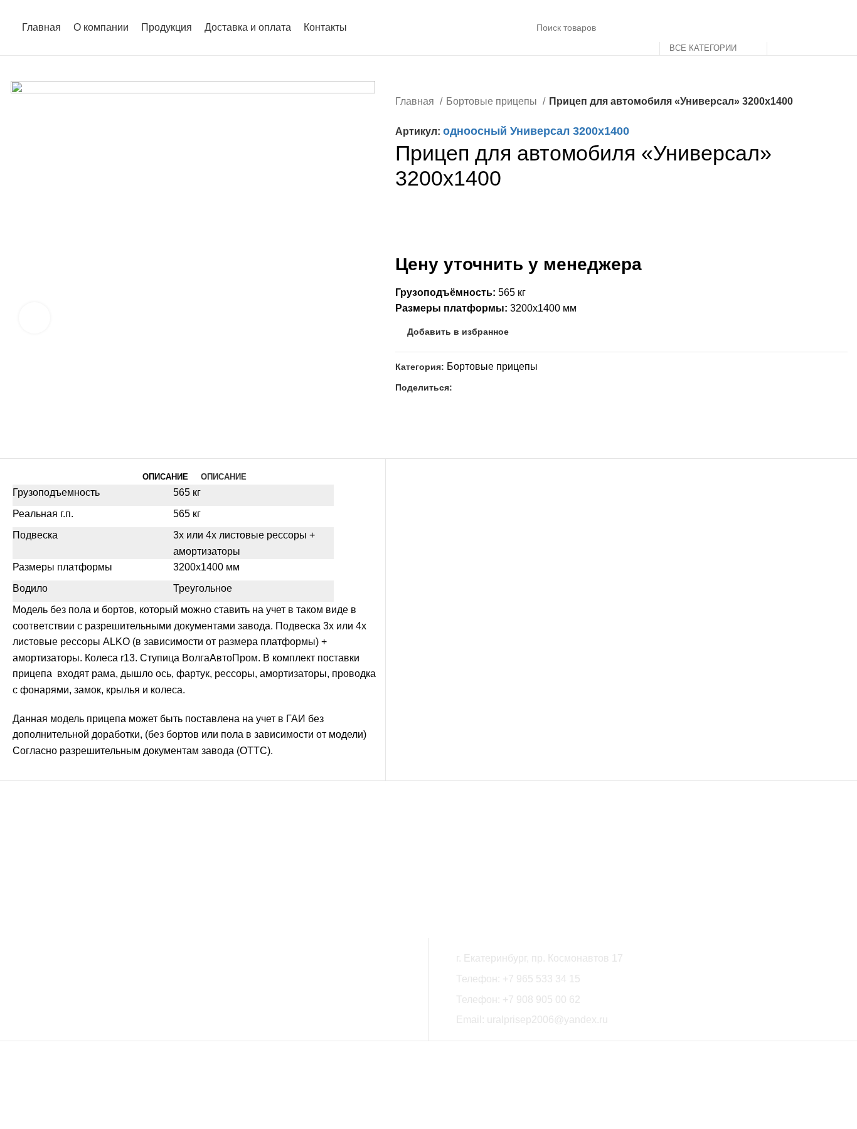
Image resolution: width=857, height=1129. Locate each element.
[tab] (165, 477)
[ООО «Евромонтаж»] (548, 869)
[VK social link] (477, 387)
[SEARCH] (781, 27)
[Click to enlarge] (34, 317)
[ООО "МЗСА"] (69, 869)
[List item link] (647, 979)
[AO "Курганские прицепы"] (668, 869)
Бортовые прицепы (493, 101)
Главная (416, 101)
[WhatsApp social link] (462, 387)
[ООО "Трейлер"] (429, 869)
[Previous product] (816, 103)
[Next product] (841, 103)
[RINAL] (788, 869)
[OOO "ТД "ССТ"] (189, 869)
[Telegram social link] (491, 387)
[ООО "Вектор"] (309, 869)
